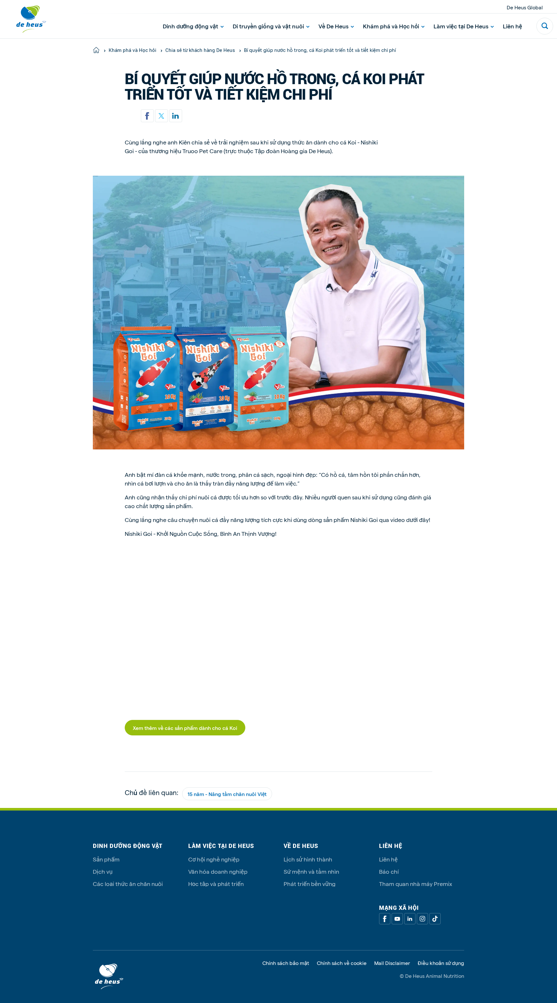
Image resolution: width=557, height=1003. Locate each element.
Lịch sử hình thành (308, 859)
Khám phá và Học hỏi (391, 26)
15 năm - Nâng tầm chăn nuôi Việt (227, 794)
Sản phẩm (106, 859)
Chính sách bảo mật (285, 963)
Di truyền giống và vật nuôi (268, 26)
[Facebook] (384, 918)
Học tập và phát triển (216, 883)
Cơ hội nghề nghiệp (213, 859)
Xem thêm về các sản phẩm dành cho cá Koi (185, 728)
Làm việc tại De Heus (461, 26)
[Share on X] (161, 115)
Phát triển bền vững (310, 883)
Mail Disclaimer (392, 963)
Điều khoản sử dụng (441, 963)
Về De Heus (333, 26)
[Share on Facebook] (147, 115)
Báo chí (389, 871)
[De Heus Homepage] (26, 19)
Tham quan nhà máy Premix (415, 883)
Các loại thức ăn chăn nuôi (128, 883)
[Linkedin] (175, 115)
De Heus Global (525, 7)
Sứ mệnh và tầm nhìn (311, 871)
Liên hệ (512, 26)
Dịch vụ (102, 871)
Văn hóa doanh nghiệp (218, 871)
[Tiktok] (435, 918)
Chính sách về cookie (341, 963)
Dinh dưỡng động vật (190, 26)
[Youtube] (397, 918)
